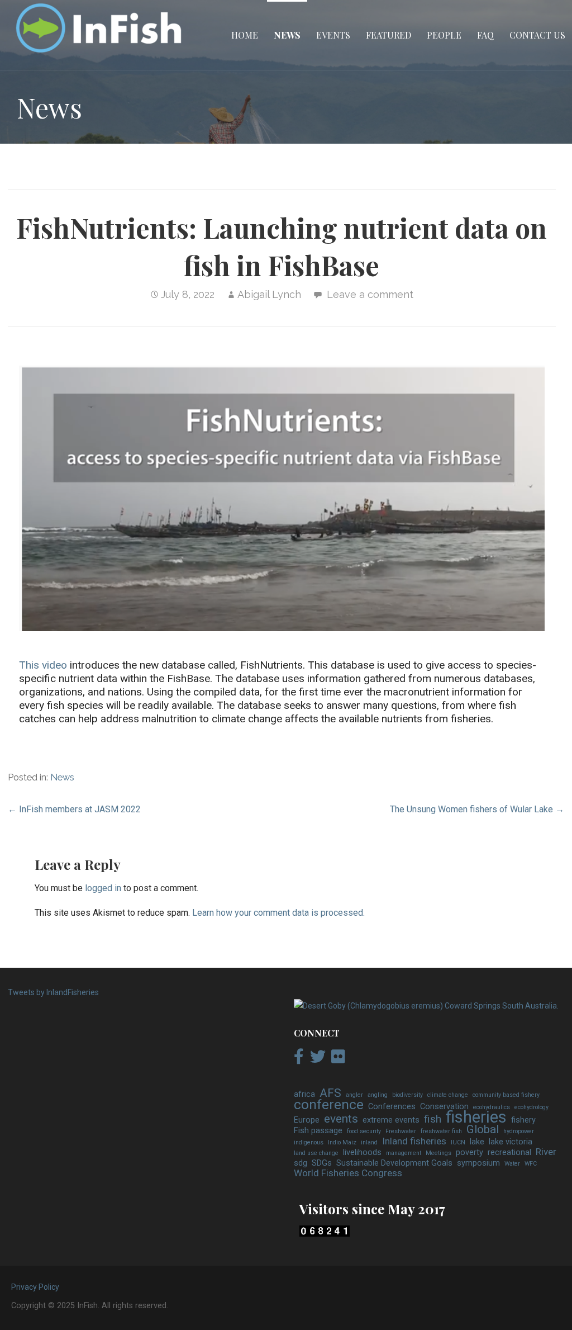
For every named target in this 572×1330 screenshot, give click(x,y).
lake (477, 1142)
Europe (307, 1120)
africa (304, 1094)
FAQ (485, 35)
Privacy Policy (35, 1286)
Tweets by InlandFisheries (53, 992)
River (546, 1152)
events (341, 1119)
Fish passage (318, 1130)
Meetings (438, 1153)
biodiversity (407, 1095)
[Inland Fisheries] (426, 1005)
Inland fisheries (414, 1142)
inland (369, 1142)
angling (378, 1095)
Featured (388, 35)
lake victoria (510, 1142)
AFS (330, 1093)
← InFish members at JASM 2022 (74, 809)
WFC (531, 1163)
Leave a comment (370, 294)
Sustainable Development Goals (394, 1163)
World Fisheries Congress (348, 1173)
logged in (103, 888)
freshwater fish (441, 1131)
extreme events (391, 1120)
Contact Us (537, 35)
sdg (300, 1163)
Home (244, 35)
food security (364, 1131)
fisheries (476, 1118)
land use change (316, 1153)
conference (329, 1105)
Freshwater (400, 1131)
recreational (509, 1152)
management (403, 1153)
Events (333, 35)
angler (354, 1095)
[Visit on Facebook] (299, 1059)
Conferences (392, 1106)
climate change (447, 1095)
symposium (478, 1163)
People (444, 35)
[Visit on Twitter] (318, 1059)
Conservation (444, 1106)
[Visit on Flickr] (338, 1059)
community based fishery (506, 1095)
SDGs (322, 1163)
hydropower (518, 1131)
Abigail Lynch (269, 294)
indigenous (308, 1142)
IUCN (458, 1142)
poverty (469, 1152)
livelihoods (362, 1152)
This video (43, 665)
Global (482, 1130)
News (287, 35)
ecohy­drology (531, 1107)
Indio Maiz (342, 1142)
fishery (523, 1120)
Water (512, 1163)
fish (432, 1119)
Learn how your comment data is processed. (278, 912)
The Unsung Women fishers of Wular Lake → (477, 809)
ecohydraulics (491, 1107)
